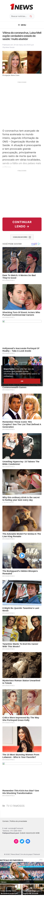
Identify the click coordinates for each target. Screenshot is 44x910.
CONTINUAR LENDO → (22, 224)
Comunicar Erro (20, 237)
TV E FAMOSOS (15, 805)
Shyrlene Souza (8, 47)
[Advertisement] (22, 105)
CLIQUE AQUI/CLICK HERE (30, 833)
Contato (5, 821)
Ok (22, 381)
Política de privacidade (18, 821)
